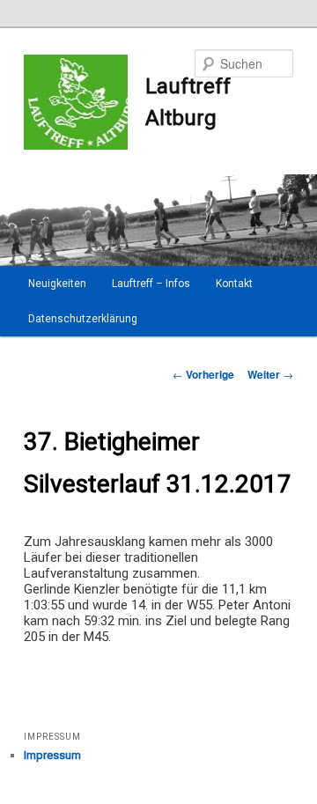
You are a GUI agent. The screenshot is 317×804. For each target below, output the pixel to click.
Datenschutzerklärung (82, 319)
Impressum (52, 755)
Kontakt (234, 283)
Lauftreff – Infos (151, 283)
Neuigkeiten (57, 283)
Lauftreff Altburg (188, 102)
